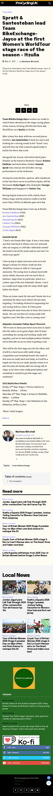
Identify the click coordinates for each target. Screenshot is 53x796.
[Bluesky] (37, 790)
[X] (23, 110)
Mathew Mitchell (30, 61)
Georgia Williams (11, 226)
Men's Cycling (7, 499)
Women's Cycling (8, 523)
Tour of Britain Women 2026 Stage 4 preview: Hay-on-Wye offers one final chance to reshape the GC (25, 529)
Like (47, 747)
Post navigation (15, 481)
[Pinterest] (29, 110)
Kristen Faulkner (10, 212)
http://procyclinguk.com (25, 435)
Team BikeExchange (21, 465)
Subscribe (45, 763)
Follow (46, 752)
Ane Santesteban (10, 216)
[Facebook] (18, 110)
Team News (7, 12)
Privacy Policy (19, 781)
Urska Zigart (8, 230)
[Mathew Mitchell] (8, 445)
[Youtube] (32, 790)
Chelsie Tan (8, 223)
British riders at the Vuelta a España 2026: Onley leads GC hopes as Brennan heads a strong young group (26, 706)
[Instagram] (21, 790)
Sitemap (17, 784)
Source (5, 418)
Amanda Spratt (9, 219)
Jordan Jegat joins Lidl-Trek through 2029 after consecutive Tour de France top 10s (14, 605)
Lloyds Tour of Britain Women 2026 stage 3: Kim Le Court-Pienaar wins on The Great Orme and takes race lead (26, 542)
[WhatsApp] (35, 110)
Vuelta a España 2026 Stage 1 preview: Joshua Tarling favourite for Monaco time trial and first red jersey (26, 515)
